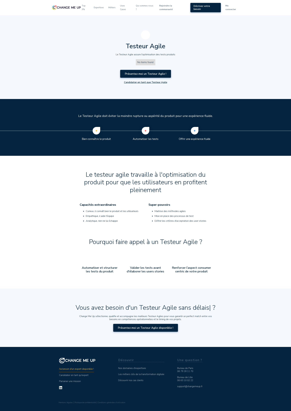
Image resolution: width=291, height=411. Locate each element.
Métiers (111, 7)
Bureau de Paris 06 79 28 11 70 (185, 370)
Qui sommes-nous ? (144, 7)
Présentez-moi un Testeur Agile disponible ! (145, 328)
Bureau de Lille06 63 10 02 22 (185, 379)
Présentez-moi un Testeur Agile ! (145, 74)
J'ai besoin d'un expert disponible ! (76, 368)
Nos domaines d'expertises (132, 368)
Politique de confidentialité (85, 402)
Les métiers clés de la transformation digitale (141, 374)
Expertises (99, 7)
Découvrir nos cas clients (130, 380)
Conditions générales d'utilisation (111, 402)
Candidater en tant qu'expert (74, 375)
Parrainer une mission (70, 381)
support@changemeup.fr (189, 386)
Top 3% (83, 7)
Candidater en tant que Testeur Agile (145, 82)
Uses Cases (123, 7)
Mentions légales (66, 402)
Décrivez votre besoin (202, 7)
